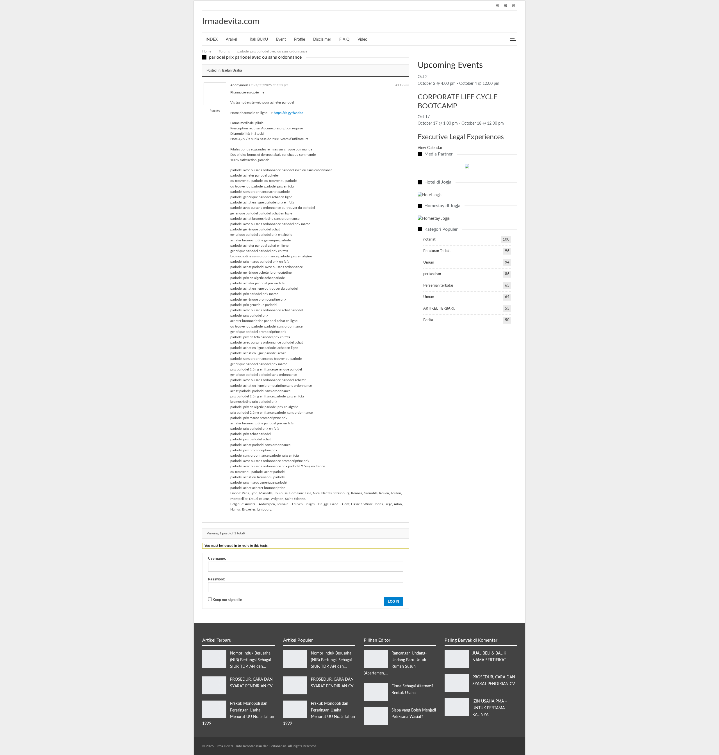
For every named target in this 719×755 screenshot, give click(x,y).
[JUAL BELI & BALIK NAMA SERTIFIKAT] (457, 659)
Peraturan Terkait (437, 251)
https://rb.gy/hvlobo (288, 113)
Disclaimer (322, 40)
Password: (216, 579)
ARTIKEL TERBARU (439, 308)
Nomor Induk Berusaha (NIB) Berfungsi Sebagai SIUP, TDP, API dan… (250, 660)
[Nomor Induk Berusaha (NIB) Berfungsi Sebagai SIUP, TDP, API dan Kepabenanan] (214, 659)
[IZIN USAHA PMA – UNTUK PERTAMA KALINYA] (457, 707)
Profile (299, 40)
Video (362, 40)
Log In (393, 601)
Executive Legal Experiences (461, 137)
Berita (428, 320)
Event (281, 40)
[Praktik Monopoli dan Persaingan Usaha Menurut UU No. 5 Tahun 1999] (214, 710)
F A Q (344, 40)
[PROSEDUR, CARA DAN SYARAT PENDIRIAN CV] (214, 685)
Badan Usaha (232, 70)
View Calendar (430, 148)
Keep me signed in (227, 600)
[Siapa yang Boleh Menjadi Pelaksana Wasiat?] (376, 716)
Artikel (231, 40)
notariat (429, 239)
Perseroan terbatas (438, 285)
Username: (217, 558)
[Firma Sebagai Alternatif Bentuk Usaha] (376, 692)
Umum (428, 262)
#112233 (402, 85)
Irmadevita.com (231, 21)
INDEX (212, 40)
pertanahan (432, 274)
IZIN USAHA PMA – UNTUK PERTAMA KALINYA (489, 708)
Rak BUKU (259, 40)
